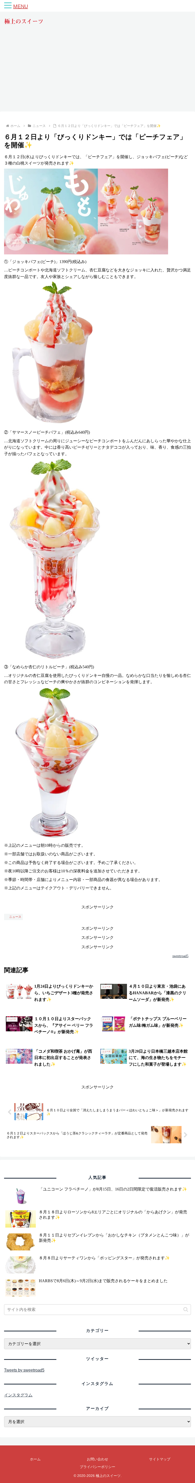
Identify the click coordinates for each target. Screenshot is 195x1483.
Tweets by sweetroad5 (24, 1370)
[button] (185, 1309)
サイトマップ (159, 1459)
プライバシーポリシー (97, 1467)
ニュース (15, 917)
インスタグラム (18, 1395)
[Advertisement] (97, 72)
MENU (20, 6)
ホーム (35, 1459)
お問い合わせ (97, 1459)
